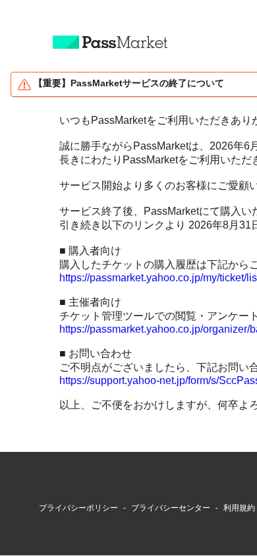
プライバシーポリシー (78, 508)
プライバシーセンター (170, 508)
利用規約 (239, 508)
